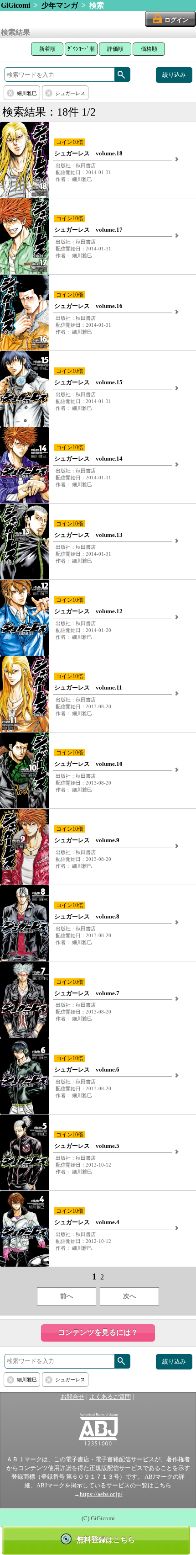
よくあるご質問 (110, 1397)
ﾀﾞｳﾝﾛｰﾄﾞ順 (81, 49)
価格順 (149, 49)
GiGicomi (15, 5)
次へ (129, 1296)
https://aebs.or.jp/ (101, 1494)
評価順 (115, 49)
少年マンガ (59, 5)
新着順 (47, 49)
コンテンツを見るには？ (98, 1332)
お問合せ (72, 1397)
